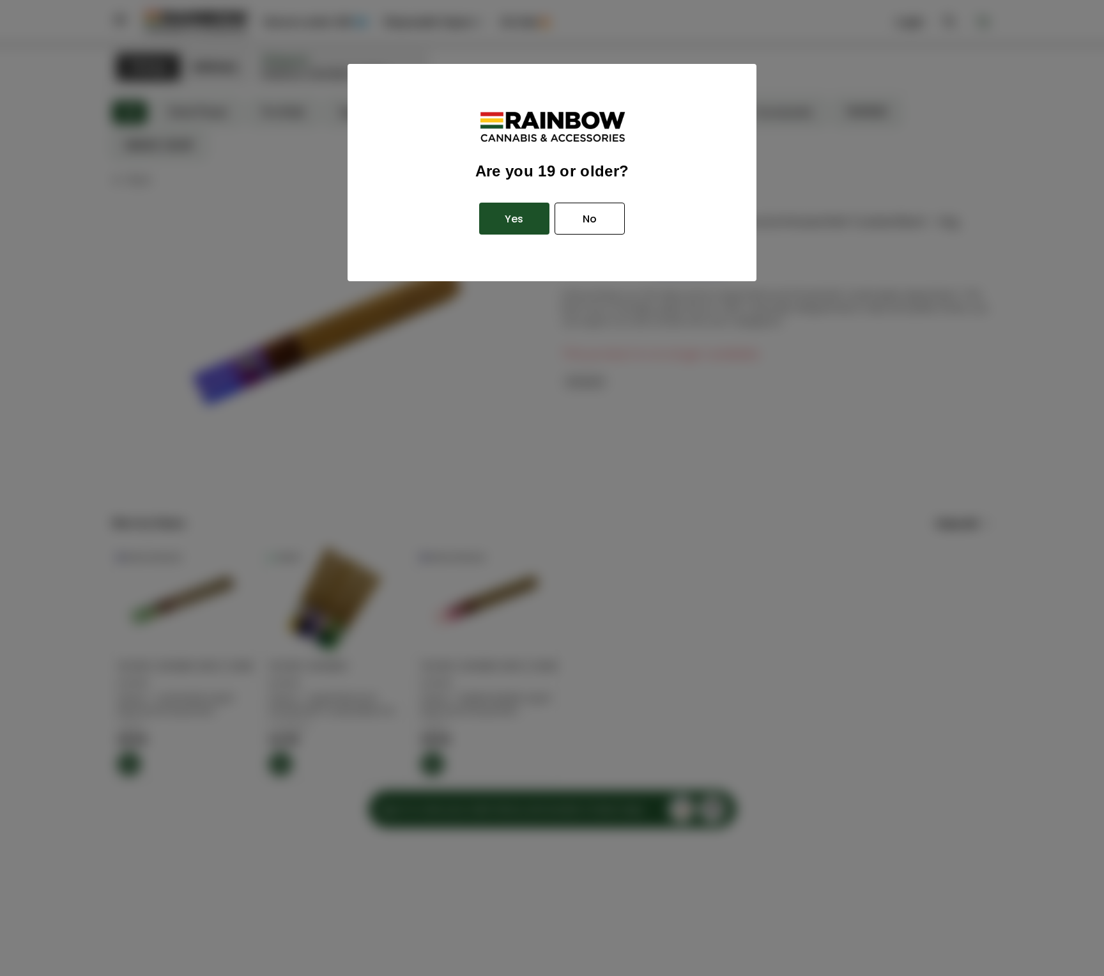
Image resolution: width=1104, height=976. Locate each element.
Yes (514, 219)
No (590, 219)
